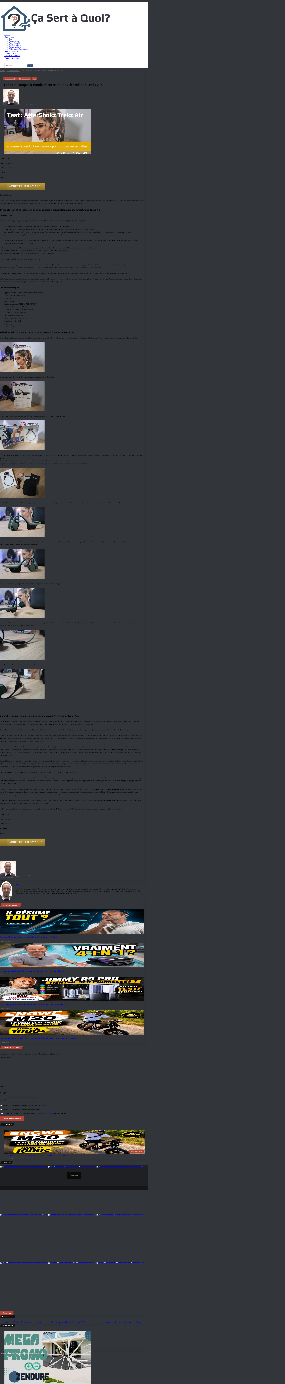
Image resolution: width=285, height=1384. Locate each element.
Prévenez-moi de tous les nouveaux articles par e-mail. (22, 1109)
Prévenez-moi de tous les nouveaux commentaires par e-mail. (24, 1105)
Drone (54, 1322)
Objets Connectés (11, 51)
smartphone (113, 1322)
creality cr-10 (35, 1323)
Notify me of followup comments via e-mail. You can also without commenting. (35, 1113)
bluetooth (10, 1323)
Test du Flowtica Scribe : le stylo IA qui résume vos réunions (29, 937)
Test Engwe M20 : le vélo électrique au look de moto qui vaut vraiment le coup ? (38, 1038)
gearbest (62, 1323)
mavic (95, 1323)
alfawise (4, 1322)
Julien (20, 104)
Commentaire (5, 1058)
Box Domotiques (15, 45)
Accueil (7, 35)
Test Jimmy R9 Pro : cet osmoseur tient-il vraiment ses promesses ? (33, 1004)
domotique (46, 1323)
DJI (40, 1323)
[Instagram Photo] (24, 1190)
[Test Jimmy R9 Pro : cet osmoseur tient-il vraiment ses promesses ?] (72, 989)
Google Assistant (15, 47)
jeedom (90, 1323)
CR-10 (30, 1323)
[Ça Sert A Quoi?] (55, 31)
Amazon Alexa (14, 41)
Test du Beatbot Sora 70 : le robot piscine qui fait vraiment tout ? (32, 971)
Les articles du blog (13, 71)
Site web (3, 1100)
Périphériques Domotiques (18, 49)
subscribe (49, 1113)
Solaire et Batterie (12, 56)
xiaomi (138, 1322)
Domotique (9, 37)
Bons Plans (20, 1322)
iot (86, 1323)
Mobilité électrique (12, 58)
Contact (7, 60)
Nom (2, 1086)
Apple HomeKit (14, 43)
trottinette (126, 1322)
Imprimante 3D (10, 53)
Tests (34, 79)
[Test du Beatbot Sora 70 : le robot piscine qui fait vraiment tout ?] (72, 955)
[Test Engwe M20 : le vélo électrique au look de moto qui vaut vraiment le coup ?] (72, 1022)
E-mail (3, 1093)
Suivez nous (7, 1313)
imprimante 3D (75, 1322)
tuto (132, 1323)
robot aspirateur (101, 1323)
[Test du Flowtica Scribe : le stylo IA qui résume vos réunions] (72, 921)
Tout (10, 39)
